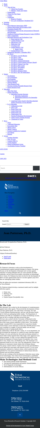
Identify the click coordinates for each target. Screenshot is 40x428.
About (5, 5)
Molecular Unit (15, 44)
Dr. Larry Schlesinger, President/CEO (22, 20)
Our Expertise (11, 79)
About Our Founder (17, 9)
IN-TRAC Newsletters (18, 67)
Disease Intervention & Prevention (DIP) (19, 27)
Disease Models (12, 82)
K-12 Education (12, 104)
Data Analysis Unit (16, 39)
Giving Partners (12, 142)
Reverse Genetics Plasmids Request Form (19, 86)
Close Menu (3, 1)
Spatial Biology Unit (17, 47)
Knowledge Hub (12, 126)
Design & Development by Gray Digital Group (20, 425)
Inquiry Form (19, 49)
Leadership (10, 17)
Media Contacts (12, 129)
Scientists (6, 22)
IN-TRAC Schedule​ (17, 59)
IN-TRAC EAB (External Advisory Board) (24, 62)
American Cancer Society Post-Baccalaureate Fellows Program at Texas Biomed (24, 101)
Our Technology (12, 77)
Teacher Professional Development (21, 116)
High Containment (12, 35)
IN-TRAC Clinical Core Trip (19, 64)
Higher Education (12, 92)
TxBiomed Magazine (13, 124)
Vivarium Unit (15, 46)
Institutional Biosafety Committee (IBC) (19, 52)
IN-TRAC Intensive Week (19, 71)
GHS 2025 (3, 158)
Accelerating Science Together (16, 146)
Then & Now (11, 7)
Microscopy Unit (16, 42)
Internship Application (21, 96)
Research (6, 24)
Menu (6, 211)
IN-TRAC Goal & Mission (19, 56)
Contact (9, 15)
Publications (7, 258)
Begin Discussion (12, 81)
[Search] (36, 168)
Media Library (11, 127)
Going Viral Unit (16, 111)
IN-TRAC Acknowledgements (20, 61)
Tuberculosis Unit (16, 114)
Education (7, 89)
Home (5, 4)
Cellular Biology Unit (17, 40)
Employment (11, 12)
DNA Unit (14, 107)
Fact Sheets (10, 132)
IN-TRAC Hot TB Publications (20, 72)
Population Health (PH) (14, 29)
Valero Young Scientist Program (20, 117)
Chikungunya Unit (16, 106)
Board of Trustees (16, 19)
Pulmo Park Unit (16, 112)
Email (20, 386)
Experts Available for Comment (16, 131)
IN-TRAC (10, 54)
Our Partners (11, 76)
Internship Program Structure (19, 94)
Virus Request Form (13, 84)
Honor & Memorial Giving (15, 144)
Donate (7, 178)
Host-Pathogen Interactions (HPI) (17, 25)
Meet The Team (12, 91)
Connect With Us (12, 141)
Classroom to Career (17, 119)
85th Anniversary (19, 178)
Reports (9, 134)
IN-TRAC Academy (17, 69)
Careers (2, 154)
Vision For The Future (14, 14)
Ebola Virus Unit (16, 109)
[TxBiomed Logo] (12, 186)
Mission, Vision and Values (19, 10)
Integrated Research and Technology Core (19, 37)
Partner (6, 74)
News (5, 121)
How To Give (11, 139)
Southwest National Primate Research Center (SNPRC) (23, 34)
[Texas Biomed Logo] (20, 377)
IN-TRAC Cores (16, 57)
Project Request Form (13, 87)
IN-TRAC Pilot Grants (18, 66)
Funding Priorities (12, 137)
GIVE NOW (4, 149)
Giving (6, 136)
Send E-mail (7, 256)
